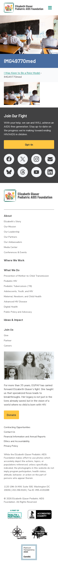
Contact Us (9, 431)
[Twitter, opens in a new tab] (23, 159)
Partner (7, 340)
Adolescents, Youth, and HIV (18, 291)
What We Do (11, 270)
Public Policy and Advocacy (18, 311)
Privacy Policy (11, 445)
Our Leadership (11, 231)
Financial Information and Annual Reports (25, 436)
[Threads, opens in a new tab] (23, 172)
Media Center (10, 247)
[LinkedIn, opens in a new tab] (50, 172)
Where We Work (14, 260)
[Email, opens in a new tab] (50, 159)
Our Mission (10, 226)
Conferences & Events (15, 252)
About (8, 215)
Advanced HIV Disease (15, 301)
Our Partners (10, 236)
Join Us (8, 329)
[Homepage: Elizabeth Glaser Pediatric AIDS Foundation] (15, 8)
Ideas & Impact (13, 319)
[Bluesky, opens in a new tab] (9, 172)
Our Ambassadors (13, 242)
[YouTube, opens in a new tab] (36, 172)
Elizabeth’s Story (12, 221)
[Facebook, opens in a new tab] (9, 159)
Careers (8, 345)
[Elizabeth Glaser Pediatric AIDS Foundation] (28, 195)
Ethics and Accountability (16, 441)
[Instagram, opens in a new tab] (36, 159)
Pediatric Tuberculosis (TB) (18, 286)
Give (6, 335)
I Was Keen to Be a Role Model (22, 73)
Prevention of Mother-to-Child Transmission (26, 275)
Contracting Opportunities (17, 427)
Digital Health (11, 306)
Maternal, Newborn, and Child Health (22, 296)
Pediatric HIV (10, 281)
